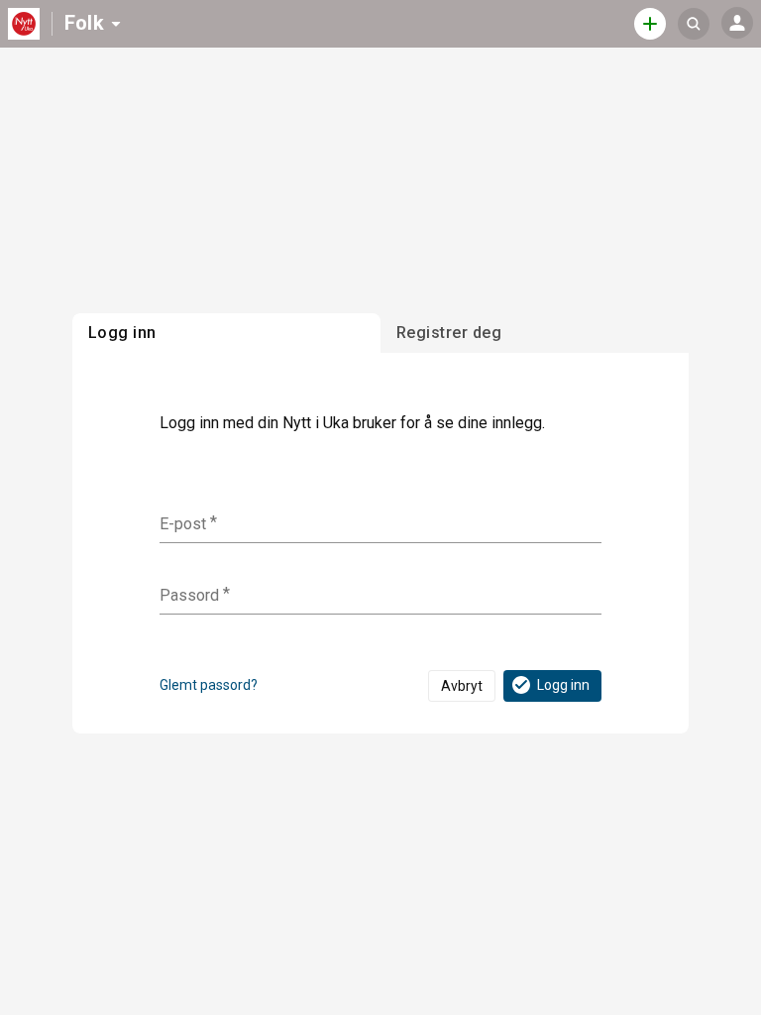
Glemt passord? (209, 685)
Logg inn (563, 685)
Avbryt (462, 686)
